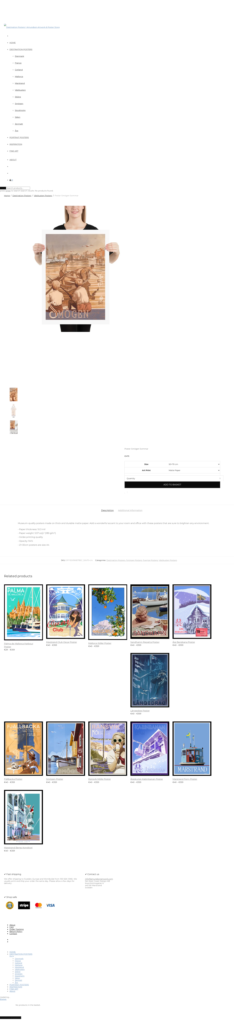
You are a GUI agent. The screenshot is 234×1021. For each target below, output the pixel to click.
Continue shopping (10, 1017)
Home (7, 196)
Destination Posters (21, 196)
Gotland (19, 70)
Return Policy (15, 931)
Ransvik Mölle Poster (99, 779)
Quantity (131, 478)
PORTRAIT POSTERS (19, 137)
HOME (12, 42)
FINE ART (13, 151)
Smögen (19, 103)
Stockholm (20, 110)
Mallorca (19, 76)
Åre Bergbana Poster (184, 642)
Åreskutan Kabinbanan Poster (146, 779)
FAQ (11, 927)
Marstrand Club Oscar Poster (61, 642)
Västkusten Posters (43, 196)
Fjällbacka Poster (13, 779)
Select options (10, 649)
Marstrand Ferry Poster (185, 779)
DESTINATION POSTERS (20, 49)
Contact (13, 933)
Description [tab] (107, 510)
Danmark (19, 56)
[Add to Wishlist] (125, 492)
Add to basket (172, 484)
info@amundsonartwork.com (99, 879)
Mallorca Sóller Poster (99, 643)
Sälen (17, 117)
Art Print (146, 470)
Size (146, 464)
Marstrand (20, 83)
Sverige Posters (150, 560)
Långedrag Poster (140, 710)
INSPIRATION (15, 144)
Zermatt (19, 124)
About (13, 159)
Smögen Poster (54, 779)
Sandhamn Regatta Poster (144, 642)
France (18, 63)
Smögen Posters (134, 560)
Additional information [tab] (130, 510)
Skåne (18, 97)
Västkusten (20, 90)
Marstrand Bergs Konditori (18, 847)
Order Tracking (16, 929)
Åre (16, 131)
